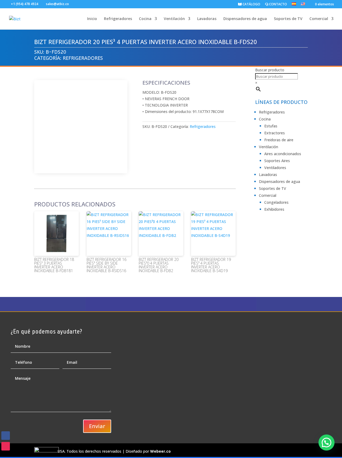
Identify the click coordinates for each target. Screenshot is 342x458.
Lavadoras (206, 19)
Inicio (92, 19)
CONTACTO (277, 4)
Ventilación (174, 19)
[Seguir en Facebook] (5, 435)
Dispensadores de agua (245, 19)
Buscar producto (269, 69)
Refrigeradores (118, 19)
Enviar (97, 426)
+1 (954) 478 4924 (24, 4)
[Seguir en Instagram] (5, 446)
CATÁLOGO (251, 4)
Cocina (145, 19)
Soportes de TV (288, 19)
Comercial (318, 19)
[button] (326, 442)
